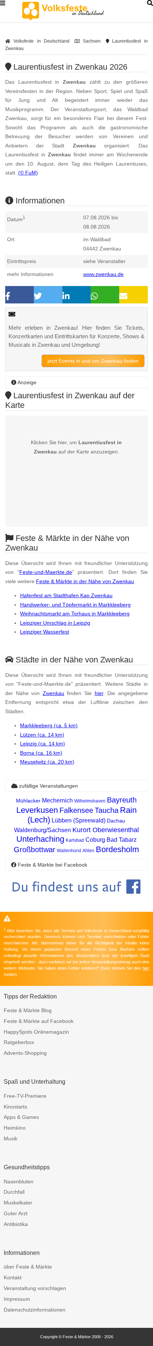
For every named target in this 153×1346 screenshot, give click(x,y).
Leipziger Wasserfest (44, 632)
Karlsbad (75, 840)
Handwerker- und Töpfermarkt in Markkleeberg (75, 605)
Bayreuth (122, 800)
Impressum (17, 1299)
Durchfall (14, 1192)
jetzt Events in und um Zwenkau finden (93, 361)
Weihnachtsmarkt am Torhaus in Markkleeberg (75, 613)
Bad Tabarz (122, 840)
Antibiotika (16, 1224)
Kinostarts (15, 1107)
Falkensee (76, 810)
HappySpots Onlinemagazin (36, 1032)
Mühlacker (28, 801)
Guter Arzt (15, 1213)
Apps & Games (21, 1117)
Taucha (106, 810)
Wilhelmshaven (89, 801)
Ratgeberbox (19, 1042)
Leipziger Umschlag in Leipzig (55, 623)
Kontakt (13, 1277)
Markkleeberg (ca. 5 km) (49, 725)
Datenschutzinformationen (34, 1310)
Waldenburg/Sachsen (42, 830)
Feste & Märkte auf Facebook (39, 1021)
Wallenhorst (69, 850)
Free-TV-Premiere (25, 1096)
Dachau (116, 821)
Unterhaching (40, 839)
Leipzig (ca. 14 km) (42, 744)
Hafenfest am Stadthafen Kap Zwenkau (66, 595)
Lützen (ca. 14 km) (42, 735)
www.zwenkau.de (103, 274)
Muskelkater (18, 1203)
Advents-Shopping (25, 1053)
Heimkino (15, 1128)
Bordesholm (117, 849)
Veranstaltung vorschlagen (35, 1288)
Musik (10, 1138)
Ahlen (88, 850)
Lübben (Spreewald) (78, 820)
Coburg (95, 840)
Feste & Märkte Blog (28, 1010)
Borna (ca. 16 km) (41, 753)
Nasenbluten (18, 1181)
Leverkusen (37, 810)
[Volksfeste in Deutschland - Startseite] (74, 11)
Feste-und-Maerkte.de (45, 572)
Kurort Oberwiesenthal (105, 830)
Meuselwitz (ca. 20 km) (47, 762)
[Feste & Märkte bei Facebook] (76, 899)
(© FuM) (28, 173)
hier (99, 693)
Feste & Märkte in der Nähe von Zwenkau (85, 581)
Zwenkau (53, 693)
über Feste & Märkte (28, 1267)
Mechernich (57, 800)
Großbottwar (34, 849)
